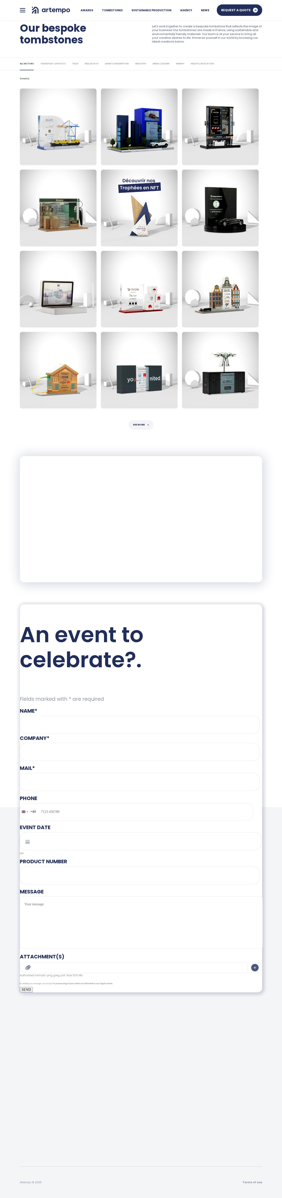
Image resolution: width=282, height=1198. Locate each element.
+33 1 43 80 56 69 (121, 1060)
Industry (89, 1127)
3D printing (28, 1145)
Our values (207, 1110)
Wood (24, 1110)
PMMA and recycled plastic (40, 1119)
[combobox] (28, 811)
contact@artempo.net (170, 1060)
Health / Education (97, 1136)
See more (139, 424)
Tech (87, 1153)
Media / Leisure (94, 1119)
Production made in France (155, 1101)
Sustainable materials (150, 1110)
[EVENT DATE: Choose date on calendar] (21, 853)
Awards (87, 10)
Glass (24, 1136)
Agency (186, 10)
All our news (253, 1101)
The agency (208, 1089)
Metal (24, 1127)
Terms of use (252, 1182)
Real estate (91, 1145)
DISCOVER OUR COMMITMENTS (64, 540)
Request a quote (236, 10)
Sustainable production (151, 10)
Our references (210, 1119)
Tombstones (112, 10)
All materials (29, 1101)
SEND (26, 989)
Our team (206, 1101)
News (205, 10)
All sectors (91, 1101)
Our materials (144, 1119)
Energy (88, 1110)
